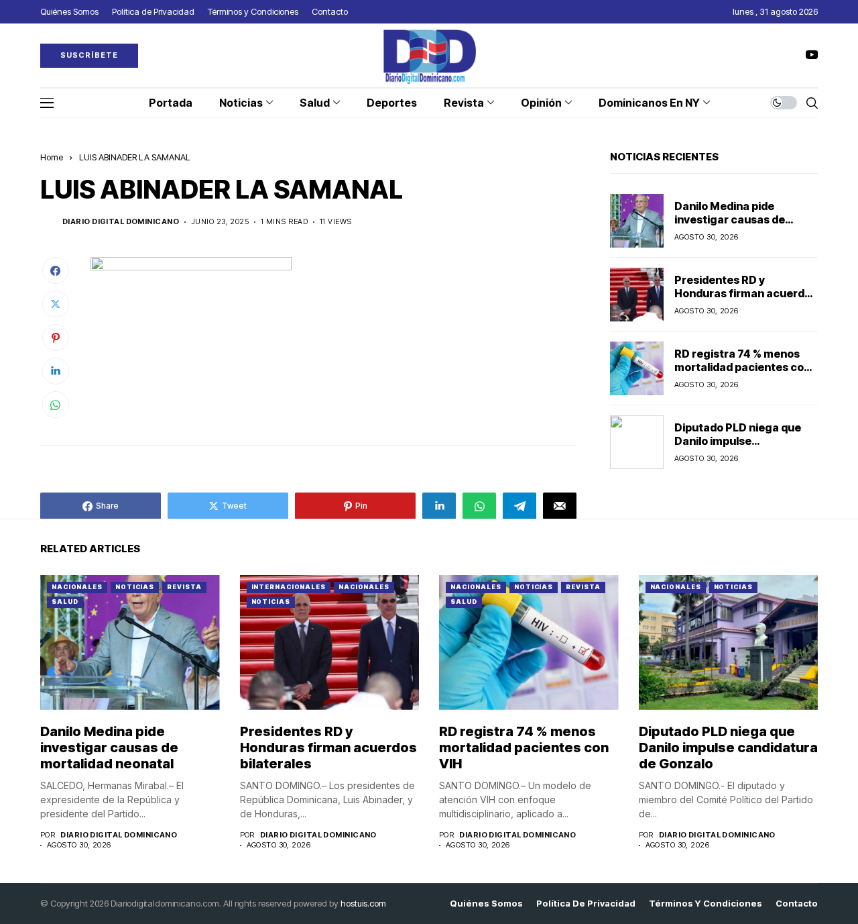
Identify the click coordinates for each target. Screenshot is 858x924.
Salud (65, 601)
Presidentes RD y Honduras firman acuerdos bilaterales (745, 292)
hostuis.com (363, 903)
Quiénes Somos (486, 904)
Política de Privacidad (585, 904)
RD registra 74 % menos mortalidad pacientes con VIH (742, 366)
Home (51, 157)
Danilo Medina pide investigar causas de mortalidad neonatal (729, 218)
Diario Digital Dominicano (120, 221)
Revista (184, 587)
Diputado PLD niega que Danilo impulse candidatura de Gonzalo (737, 440)
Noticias (134, 587)
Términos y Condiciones (705, 904)
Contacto (797, 904)
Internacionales (288, 587)
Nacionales (77, 587)
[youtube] (812, 55)
